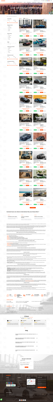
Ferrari (8, 239)
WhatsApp (21, 73)
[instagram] (46, 0)
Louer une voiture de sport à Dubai (30, 395)
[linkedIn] (12, 382)
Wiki (18, 387)
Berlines (8, 243)
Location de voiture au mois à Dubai (10, 396)
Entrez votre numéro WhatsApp (24, 364)
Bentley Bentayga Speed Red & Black (24, 48)
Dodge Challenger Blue (37, 29)
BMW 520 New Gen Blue (22, 29)
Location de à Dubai (9, 395)
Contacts (19, 383)
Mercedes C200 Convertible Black (24, 123)
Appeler (24, 73)
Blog (18, 382)
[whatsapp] (45, 0)
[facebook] (10, 382)
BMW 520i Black (21, 104)
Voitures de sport (9, 245)
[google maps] (49, 0)
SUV (7, 244)
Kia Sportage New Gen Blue (37, 104)
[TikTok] (13, 382)
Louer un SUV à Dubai (19, 395)
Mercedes (8, 237)
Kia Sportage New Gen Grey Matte (38, 142)
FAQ (18, 381)
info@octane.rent (8, 381)
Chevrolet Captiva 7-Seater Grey (24, 142)
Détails (30, 73)
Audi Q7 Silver (21, 67)
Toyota (8, 235)
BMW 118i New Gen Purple (37, 48)
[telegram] (47, 0)
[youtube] (48, 0)
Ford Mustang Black (36, 179)
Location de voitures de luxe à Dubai (41, 395)
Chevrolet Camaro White (37, 123)
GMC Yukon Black (22, 179)
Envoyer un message (42, 387)
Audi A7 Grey (35, 67)
